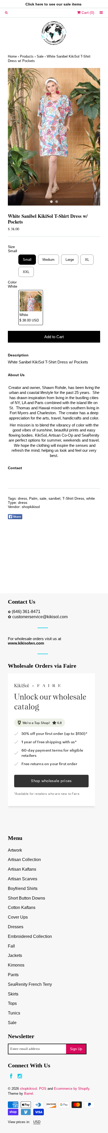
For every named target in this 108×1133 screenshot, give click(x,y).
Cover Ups (18, 917)
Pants (13, 975)
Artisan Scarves (22, 879)
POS (42, 1089)
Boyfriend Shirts (22, 888)
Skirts (13, 994)
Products (27, 56)
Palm (33, 498)
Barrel (28, 1093)
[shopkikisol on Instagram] (20, 1076)
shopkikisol (31, 507)
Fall (11, 946)
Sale (40, 56)
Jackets (15, 955)
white (90, 498)
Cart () (87, 12)
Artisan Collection (24, 859)
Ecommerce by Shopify (71, 1089)
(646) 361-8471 (26, 611)
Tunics (14, 1013)
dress (22, 498)
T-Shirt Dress (73, 498)
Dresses (15, 927)
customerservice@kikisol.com (40, 617)
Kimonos (16, 965)
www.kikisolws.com (26, 643)
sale (43, 498)
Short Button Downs (26, 898)
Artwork (15, 850)
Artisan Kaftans (22, 869)
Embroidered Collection (30, 936)
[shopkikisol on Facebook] (11, 1076)
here (39, 4)
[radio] (27, 260)
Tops (12, 1003)
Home (12, 56)
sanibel (54, 498)
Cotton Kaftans (21, 907)
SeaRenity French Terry (30, 984)
